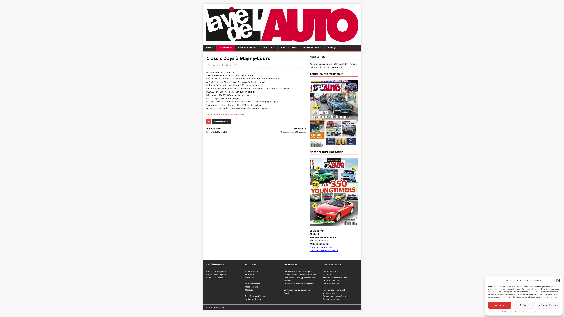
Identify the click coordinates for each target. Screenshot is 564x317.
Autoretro (249, 274)
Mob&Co (249, 290)
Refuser (524, 305)
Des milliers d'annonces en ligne (298, 271)
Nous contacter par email (334, 290)
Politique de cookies (510, 312)
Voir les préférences (548, 305)
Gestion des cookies (331, 299)
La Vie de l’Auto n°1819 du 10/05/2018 (225, 114)
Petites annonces (312, 47)
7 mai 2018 (215, 65)
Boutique (333, 47)
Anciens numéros (247, 47)
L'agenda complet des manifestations (300, 274)
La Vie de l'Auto (251, 271)
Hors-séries (269, 47)
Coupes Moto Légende (216, 274)
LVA (230, 65)
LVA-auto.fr (336, 67)
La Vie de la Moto (252, 283)
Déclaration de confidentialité (532, 312)
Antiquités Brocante (253, 299)
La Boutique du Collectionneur (297, 290)
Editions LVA (219, 307)
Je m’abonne (225, 47)
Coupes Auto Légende (216, 271)
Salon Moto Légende (215, 277)
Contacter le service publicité (324, 250)
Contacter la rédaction (321, 247)
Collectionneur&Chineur (255, 296)
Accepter (499, 305)
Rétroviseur (250, 277)
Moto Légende (251, 286)
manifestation (221, 121)
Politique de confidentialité (334, 296)
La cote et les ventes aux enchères (299, 283)
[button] (558, 280)
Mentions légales (330, 293)
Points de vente (289, 47)
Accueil (209, 47)
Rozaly (287, 293)
